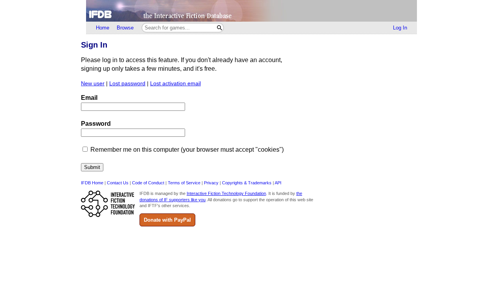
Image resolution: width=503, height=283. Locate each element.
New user (93, 83)
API (278, 182)
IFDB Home (92, 182)
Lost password (127, 83)
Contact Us (118, 182)
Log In (400, 28)
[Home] (251, 11)
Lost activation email (175, 83)
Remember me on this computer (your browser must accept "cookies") (187, 149)
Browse (125, 28)
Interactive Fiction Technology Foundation (226, 193)
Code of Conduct (148, 182)
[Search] (219, 28)
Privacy (211, 182)
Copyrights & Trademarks (247, 182)
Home (102, 28)
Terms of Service (184, 182)
